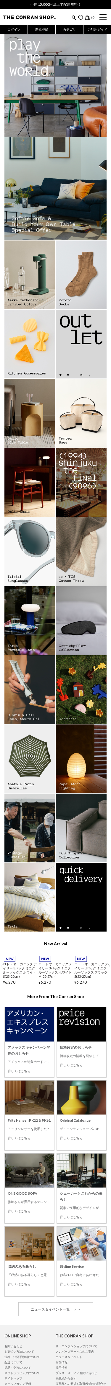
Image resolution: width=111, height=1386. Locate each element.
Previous (2, 966)
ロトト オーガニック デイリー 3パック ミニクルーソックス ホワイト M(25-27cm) (55, 970)
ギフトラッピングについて (22, 1373)
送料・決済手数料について (22, 1357)
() (93, 17)
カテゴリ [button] (69, 29)
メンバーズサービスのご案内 (75, 1351)
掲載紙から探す (66, 1378)
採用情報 (61, 1367)
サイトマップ (13, 1378)
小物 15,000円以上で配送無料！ (55, 4)
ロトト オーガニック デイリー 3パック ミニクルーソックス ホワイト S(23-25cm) (20, 970)
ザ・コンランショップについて (76, 1346)
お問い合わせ (13, 1346)
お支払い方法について (19, 1351)
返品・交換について (17, 1367)
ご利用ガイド (97, 29)
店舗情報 (61, 1362)
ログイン (13, 29)
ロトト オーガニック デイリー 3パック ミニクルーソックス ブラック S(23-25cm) (91, 970)
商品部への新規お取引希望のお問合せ (81, 1383)
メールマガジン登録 (17, 1383)
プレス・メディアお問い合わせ (76, 1373)
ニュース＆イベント (69, 1357)
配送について (13, 1362)
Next (109, 966)
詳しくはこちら (19, 1071)
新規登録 (41, 29)
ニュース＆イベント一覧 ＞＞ (56, 1309)
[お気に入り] (81, 17)
